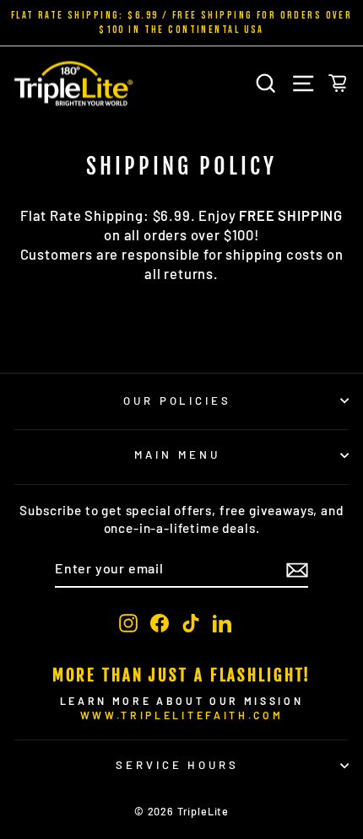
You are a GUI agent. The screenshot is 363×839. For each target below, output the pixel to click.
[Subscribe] (297, 569)
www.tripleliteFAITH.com (181, 715)
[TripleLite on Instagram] (128, 622)
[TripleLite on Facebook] (159, 622)
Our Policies (177, 400)
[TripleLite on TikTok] (191, 622)
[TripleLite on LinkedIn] (222, 622)
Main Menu (177, 454)
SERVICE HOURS (178, 765)
